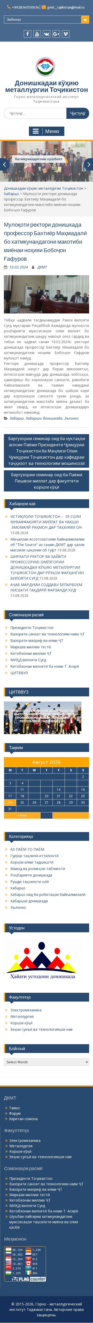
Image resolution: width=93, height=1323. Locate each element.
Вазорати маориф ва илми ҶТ (36, 640)
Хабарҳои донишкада (44, 418)
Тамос (14, 1107)
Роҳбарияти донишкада (31, 875)
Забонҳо (14, 19)
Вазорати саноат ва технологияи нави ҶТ (47, 634)
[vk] (46, 34)
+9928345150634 (25, 7)
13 (46, 789)
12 (34, 789)
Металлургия (22, 1016)
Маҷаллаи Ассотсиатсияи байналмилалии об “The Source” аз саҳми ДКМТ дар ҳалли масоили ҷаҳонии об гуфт (47, 544)
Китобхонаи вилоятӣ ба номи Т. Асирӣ (44, 666)
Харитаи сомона (23, 1118)
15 (71, 789)
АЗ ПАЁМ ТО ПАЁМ (27, 849)
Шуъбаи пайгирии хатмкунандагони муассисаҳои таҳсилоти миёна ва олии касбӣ (43, 1222)
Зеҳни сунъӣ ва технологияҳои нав (41, 1029)
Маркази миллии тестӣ (30, 646)
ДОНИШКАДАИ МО (32, 159)
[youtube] (37, 34)
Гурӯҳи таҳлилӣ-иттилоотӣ (34, 855)
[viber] (65, 34)
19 (34, 796)
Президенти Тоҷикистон (31, 627)
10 (10, 789)
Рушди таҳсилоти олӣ (29, 881)
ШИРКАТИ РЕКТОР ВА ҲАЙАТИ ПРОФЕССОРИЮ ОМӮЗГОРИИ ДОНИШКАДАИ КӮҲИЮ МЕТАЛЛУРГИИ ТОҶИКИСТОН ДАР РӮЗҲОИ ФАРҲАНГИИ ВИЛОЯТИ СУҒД (47, 567)
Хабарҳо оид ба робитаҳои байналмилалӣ (48, 894)
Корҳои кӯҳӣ (21, 1022)
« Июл (22, 815)
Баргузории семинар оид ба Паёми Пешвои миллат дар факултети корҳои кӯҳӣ (46, 481)
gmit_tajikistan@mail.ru (65, 7)
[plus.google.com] (56, 34)
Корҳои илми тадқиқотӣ (31, 862)
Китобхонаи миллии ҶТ (31, 653)
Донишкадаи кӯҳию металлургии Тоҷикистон (46, 86)
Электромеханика (26, 1009)
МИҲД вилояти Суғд (28, 659)
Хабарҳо (11, 193)
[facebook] (27, 34)
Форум (15, 1113)
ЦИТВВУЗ (19, 672)
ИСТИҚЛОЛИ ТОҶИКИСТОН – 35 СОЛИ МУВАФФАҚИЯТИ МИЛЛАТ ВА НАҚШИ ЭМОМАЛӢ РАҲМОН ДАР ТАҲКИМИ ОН (46, 522)
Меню (52, 131)
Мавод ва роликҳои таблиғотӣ (37, 868)
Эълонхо (71, 418)
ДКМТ (42, 267)
